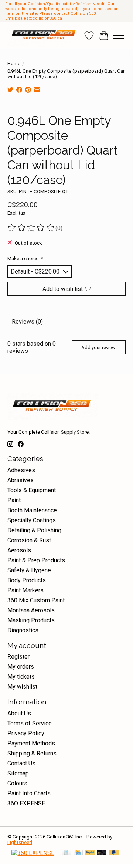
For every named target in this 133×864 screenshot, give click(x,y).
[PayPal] (90, 853)
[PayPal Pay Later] (114, 853)
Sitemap (18, 773)
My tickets (21, 676)
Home (13, 63)
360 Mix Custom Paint (36, 600)
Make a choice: (25, 258)
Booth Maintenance (32, 510)
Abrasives (20, 480)
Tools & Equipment (31, 490)
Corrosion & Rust (29, 540)
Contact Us (21, 763)
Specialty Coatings (31, 520)
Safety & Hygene (29, 570)
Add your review (98, 347)
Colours (17, 783)
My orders (20, 666)
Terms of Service (29, 723)
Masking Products (31, 620)
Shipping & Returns (32, 753)
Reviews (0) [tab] (27, 321)
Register (18, 656)
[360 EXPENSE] (32, 853)
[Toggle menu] (118, 35)
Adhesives (21, 470)
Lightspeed (19, 842)
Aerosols (19, 550)
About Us (19, 713)
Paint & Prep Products (36, 560)
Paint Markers (25, 590)
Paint (14, 500)
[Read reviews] (31, 228)
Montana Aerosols (31, 610)
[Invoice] (66, 853)
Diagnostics (22, 630)
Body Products (26, 580)
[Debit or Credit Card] (102, 853)
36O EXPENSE (26, 803)
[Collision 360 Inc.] (44, 35)
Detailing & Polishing (34, 530)
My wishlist (22, 686)
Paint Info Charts (29, 793)
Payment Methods (31, 743)
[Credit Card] (78, 853)
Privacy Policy (25, 733)
